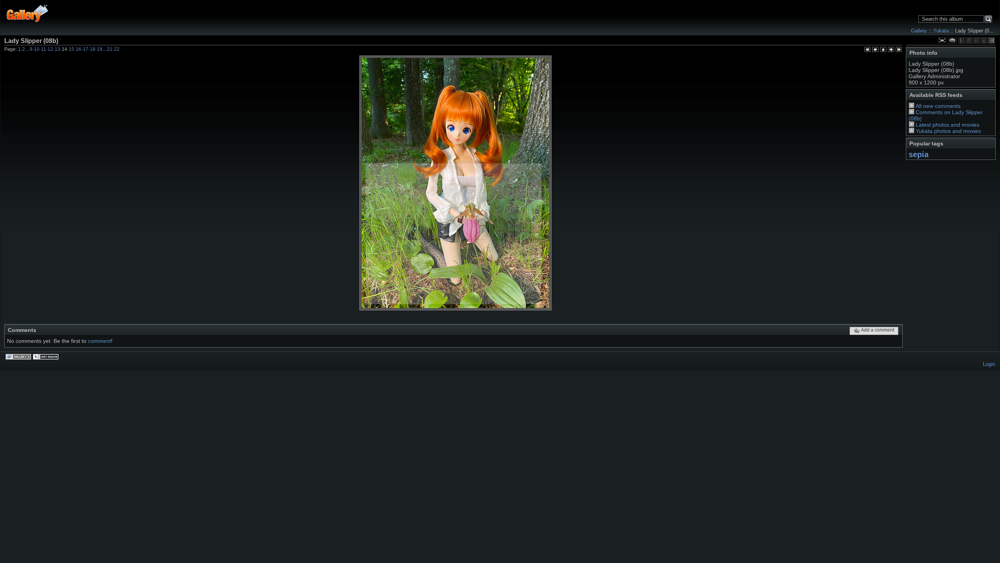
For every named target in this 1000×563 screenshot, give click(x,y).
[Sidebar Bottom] (984, 40)
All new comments (938, 106)
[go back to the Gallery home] (27, 12)
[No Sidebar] (976, 40)
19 (99, 49)
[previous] (875, 50)
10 (36, 49)
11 (43, 49)
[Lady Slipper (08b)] (455, 183)
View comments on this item (952, 40)
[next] (891, 50)
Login (989, 364)
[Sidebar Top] (969, 40)
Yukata (941, 31)
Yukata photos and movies (948, 131)
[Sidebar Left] (962, 40)
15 (71, 49)
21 (109, 49)
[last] (899, 50)
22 (117, 49)
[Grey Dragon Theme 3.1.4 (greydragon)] (46, 357)
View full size (942, 40)
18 (92, 49)
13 (57, 49)
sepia (919, 154)
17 (85, 49)
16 (78, 49)
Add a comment (877, 330)
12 (50, 49)
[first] (867, 50)
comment (99, 341)
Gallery (919, 31)
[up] (883, 50)
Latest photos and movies (947, 125)
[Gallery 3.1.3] (19, 357)
